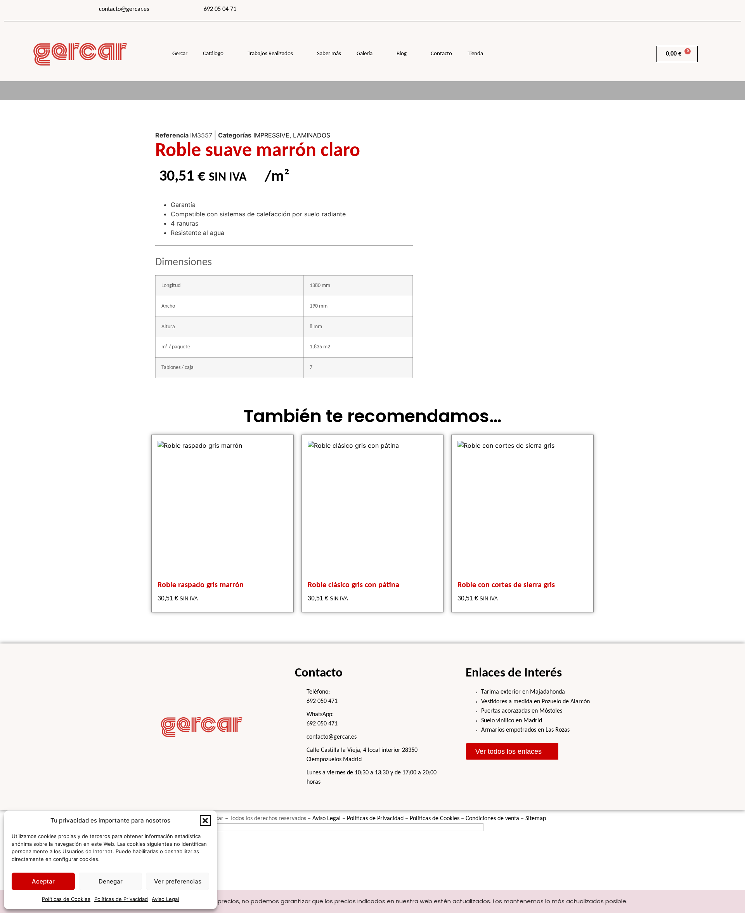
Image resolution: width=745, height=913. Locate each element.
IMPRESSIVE (271, 135)
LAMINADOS (311, 135)
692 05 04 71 (220, 9)
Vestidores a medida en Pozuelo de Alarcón (535, 702)
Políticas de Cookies (66, 899)
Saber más (329, 54)
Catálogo (213, 54)
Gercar (179, 54)
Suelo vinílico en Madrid (511, 721)
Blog (402, 54)
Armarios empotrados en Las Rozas (525, 730)
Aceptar (43, 881)
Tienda (475, 54)
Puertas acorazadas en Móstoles (521, 711)
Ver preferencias (177, 881)
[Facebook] (569, 9)
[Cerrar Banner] (737, 901)
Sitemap (535, 819)
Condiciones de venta (492, 819)
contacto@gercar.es (124, 9)
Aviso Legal (165, 899)
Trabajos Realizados (270, 54)
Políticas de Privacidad (121, 899)
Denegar (111, 881)
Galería (364, 54)
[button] (205, 820)
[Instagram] (589, 9)
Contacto (441, 54)
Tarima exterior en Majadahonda (523, 692)
